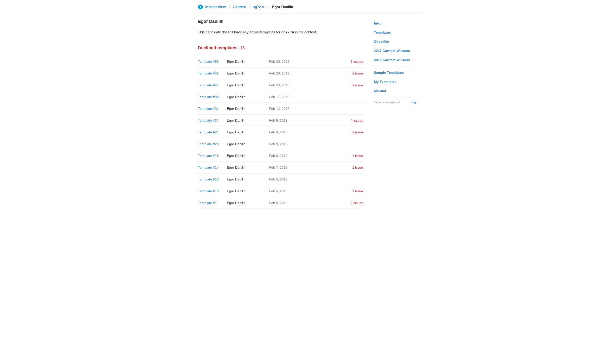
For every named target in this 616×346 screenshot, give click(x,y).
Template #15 (208, 156)
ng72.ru (259, 7)
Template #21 (208, 132)
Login (414, 102)
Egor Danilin (236, 61)
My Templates (385, 82)
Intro (378, 23)
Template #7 (207, 203)
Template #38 (208, 97)
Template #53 (208, 61)
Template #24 (208, 120)
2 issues (357, 61)
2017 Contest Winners (392, 51)
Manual (380, 91)
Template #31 (208, 109)
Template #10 (208, 191)
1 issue (357, 73)
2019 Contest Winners (392, 60)
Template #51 (208, 73)
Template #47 (208, 85)
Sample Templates (389, 72)
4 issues (357, 120)
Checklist (381, 41)
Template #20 (208, 144)
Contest (239, 7)
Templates (382, 32)
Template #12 (208, 179)
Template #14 (208, 167)
